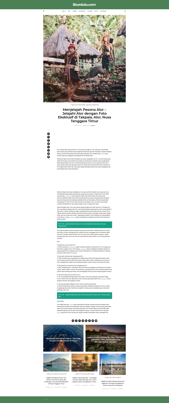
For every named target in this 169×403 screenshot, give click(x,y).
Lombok (75, 11)
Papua (96, 11)
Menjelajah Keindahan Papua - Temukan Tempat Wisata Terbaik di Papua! (63, 339)
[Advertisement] (84, 138)
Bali (69, 11)
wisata (103, 153)
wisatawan (68, 196)
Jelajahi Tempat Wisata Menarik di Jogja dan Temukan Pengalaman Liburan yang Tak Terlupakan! (112, 383)
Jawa (63, 11)
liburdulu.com (84, 5)
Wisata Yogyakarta (117, 377)
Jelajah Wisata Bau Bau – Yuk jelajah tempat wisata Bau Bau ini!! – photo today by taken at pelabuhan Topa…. (84, 380)
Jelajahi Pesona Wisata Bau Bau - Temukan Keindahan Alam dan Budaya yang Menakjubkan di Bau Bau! (105, 339)
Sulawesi (89, 11)
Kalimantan (82, 11)
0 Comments (92, 125)
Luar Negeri (103, 11)
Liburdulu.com (108, 377)
